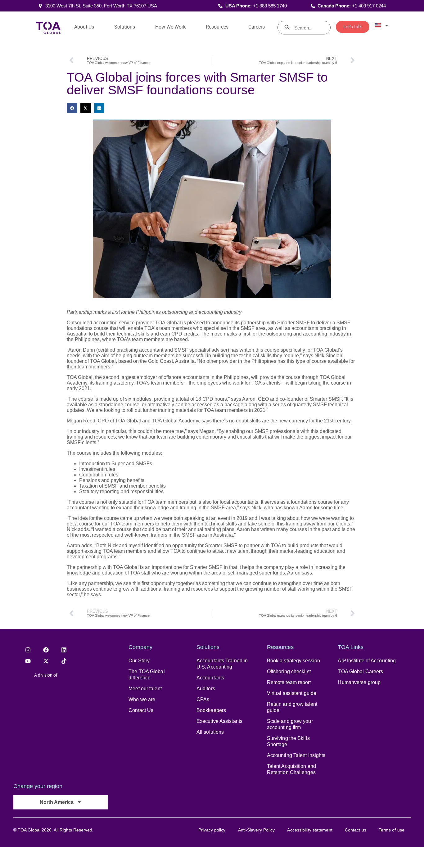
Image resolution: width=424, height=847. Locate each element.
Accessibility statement (309, 829)
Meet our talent (145, 688)
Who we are (142, 699)
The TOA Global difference (147, 674)
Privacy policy (211, 829)
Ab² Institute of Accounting (367, 660)
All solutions (210, 732)
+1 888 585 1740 (270, 5)
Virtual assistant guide (291, 693)
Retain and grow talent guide (292, 707)
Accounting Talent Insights (296, 755)
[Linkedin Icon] (64, 650)
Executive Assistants (219, 721)
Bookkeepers (211, 710)
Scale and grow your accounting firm (290, 724)
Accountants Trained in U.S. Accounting (222, 663)
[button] (72, 108)
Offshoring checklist (289, 671)
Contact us (355, 829)
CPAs (202, 699)
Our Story (139, 660)
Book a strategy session (293, 660)
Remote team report (289, 682)
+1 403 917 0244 (369, 5)
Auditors (205, 688)
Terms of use (391, 829)
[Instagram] (28, 650)
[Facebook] (46, 650)
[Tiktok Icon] (64, 661)
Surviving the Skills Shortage (288, 741)
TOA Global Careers (360, 671)
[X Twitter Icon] (46, 661)
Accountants (210, 677)
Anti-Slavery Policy (256, 829)
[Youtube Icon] (28, 661)
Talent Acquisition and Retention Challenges (291, 769)
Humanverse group (359, 682)
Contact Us (141, 710)
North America (57, 802)
